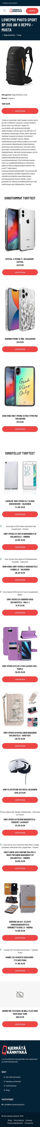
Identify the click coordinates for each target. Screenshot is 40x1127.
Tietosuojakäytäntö (15, 1123)
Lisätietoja (20, 111)
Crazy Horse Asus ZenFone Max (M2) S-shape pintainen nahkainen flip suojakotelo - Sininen (20, 855)
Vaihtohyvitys (11, 1086)
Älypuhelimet (9, 35)
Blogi (8, 1090)
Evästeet (28, 1120)
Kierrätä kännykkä (13, 1077)
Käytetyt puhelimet (13, 1081)
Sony (19, 35)
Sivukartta (29, 1123)
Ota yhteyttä (19, 1120)
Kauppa (32, 11)
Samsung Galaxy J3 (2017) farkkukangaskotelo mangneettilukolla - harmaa (20, 924)
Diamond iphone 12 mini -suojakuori (20, 338)
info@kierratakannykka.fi (9, 3)
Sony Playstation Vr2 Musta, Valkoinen (20, 789)
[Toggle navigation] (4, 11)
